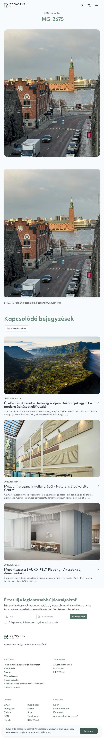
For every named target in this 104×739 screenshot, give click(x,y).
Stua (29, 712)
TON (6, 716)
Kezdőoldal (9, 668)
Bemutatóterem (12, 687)
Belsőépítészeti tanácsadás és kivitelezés (24, 683)
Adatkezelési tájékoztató (35, 622)
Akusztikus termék (62, 664)
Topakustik (32, 716)
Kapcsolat (58, 712)
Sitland (30, 708)
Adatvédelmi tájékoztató (65, 716)
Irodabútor (58, 668)
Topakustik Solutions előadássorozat (22, 664)
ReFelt (7, 719)
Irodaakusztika (11, 679)
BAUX (7, 704)
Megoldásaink (11, 676)
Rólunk (7, 672)
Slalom (7, 712)
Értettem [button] (88, 730)
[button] (82, 5)
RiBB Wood (59, 672)
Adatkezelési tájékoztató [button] (39, 732)
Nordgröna (9, 708)
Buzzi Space (33, 704)
